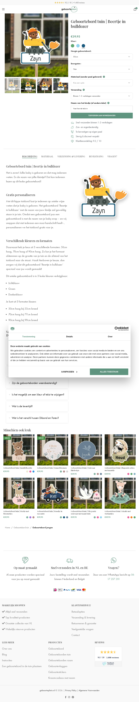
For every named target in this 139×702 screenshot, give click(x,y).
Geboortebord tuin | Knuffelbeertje (17, 468)
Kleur (73, 41)
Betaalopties (78, 611)
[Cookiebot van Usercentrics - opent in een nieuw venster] (117, 329)
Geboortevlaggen (57, 666)
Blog (4, 654)
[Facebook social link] (65, 697)
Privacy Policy (70, 690)
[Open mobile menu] (3, 9)
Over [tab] (110, 336)
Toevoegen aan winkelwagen (101, 115)
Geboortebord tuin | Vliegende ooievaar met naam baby (83, 512)
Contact (76, 635)
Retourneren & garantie (84, 623)
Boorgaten (75, 63)
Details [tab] (69, 336)
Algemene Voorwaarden (89, 690)
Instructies (7, 660)
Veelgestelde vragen (82, 629)
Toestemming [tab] (28, 336)
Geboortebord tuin (21, 527)
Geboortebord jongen (42, 527)
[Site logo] (69, 8)
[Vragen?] (113, 560)
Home (7, 527)
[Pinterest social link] (73, 697)
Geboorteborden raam (60, 660)
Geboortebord (56, 648)
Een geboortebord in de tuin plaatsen (22, 666)
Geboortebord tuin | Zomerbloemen (52, 468)
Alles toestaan (109, 371)
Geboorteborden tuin (59, 654)
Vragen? (113, 568)
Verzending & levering (83, 617)
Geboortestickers (57, 672)
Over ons (7, 648)
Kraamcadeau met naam (61, 677)
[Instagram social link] (69, 697)
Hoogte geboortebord (81, 51)
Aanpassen (67, 371)
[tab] (29, 156)
